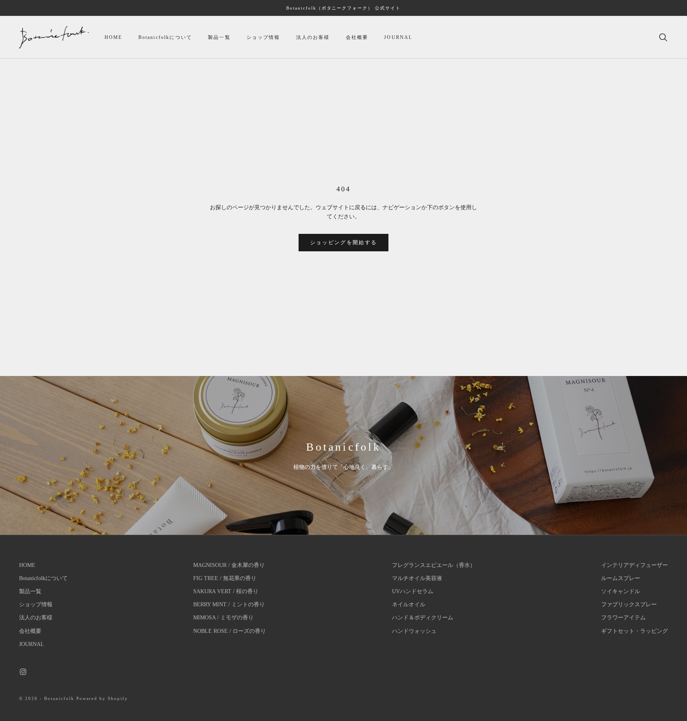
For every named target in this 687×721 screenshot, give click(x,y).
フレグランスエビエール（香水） (433, 565)
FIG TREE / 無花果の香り (224, 578)
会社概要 (357, 37)
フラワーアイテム (623, 618)
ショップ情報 (263, 37)
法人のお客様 (313, 37)
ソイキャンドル (620, 591)
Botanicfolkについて (165, 37)
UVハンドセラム (412, 591)
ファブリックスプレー (629, 604)
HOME (113, 37)
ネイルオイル (408, 604)
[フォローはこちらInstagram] (23, 672)
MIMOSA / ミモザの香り (223, 618)
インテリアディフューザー (634, 565)
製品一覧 (219, 37)
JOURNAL (398, 37)
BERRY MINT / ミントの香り (229, 604)
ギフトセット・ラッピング (634, 631)
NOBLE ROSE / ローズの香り (229, 631)
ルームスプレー (620, 578)
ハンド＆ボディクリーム (422, 618)
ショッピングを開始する (343, 242)
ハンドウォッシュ (414, 631)
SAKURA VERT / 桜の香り (225, 591)
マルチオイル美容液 (417, 578)
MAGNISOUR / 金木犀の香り (229, 565)
